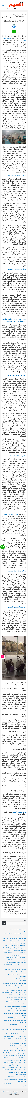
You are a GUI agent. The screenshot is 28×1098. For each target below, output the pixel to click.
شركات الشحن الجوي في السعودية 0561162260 (15, 952)
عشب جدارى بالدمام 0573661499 (18, 1043)
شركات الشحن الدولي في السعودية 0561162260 (15, 957)
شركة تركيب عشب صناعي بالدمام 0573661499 (15, 990)
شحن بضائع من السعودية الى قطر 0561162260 (15, 945)
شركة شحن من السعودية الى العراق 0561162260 (14, 940)
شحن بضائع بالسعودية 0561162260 (18, 943)
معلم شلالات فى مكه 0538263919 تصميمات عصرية (14, 1033)
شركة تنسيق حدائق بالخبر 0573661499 (17, 1017)
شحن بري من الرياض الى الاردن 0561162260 (15, 969)
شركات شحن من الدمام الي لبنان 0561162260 (15, 1006)
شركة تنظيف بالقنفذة (19, 812)
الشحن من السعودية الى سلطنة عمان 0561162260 (14, 1053)
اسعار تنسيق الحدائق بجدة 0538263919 (17, 1076)
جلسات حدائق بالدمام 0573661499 (18, 1045)
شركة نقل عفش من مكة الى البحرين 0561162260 (14, 1065)
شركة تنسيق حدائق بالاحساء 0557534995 (16, 1048)
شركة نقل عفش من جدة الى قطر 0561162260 (15, 1036)
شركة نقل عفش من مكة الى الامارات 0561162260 (14, 1067)
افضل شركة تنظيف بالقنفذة (17, 269)
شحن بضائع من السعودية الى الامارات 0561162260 (14, 947)
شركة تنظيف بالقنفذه (10, 514)
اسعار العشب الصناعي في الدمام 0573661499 (15, 1050)
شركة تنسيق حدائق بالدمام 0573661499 (16, 962)
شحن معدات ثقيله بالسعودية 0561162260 (16, 960)
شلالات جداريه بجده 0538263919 (18, 971)
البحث (25, 920)
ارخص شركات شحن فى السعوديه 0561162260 (15, 1055)
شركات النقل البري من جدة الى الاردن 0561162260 (14, 1057)
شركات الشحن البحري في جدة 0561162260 (16, 955)
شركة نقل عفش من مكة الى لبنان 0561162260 (15, 1062)
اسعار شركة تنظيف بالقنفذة (17, 375)
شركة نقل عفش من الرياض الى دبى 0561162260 (14, 938)
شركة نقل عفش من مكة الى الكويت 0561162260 (14, 1069)
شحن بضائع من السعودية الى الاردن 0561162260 (15, 950)
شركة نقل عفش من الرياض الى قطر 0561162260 (14, 983)
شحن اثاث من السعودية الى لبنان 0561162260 (15, 1060)
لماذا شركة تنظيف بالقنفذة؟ (17, 175)
